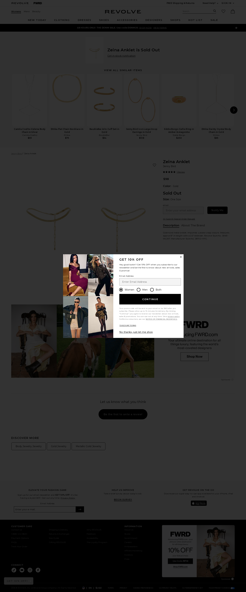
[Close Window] (181, 257)
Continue (150, 299)
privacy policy (174, 316)
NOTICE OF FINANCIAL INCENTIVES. (161, 319)
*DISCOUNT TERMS (127, 325)
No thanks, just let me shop (136, 332)
